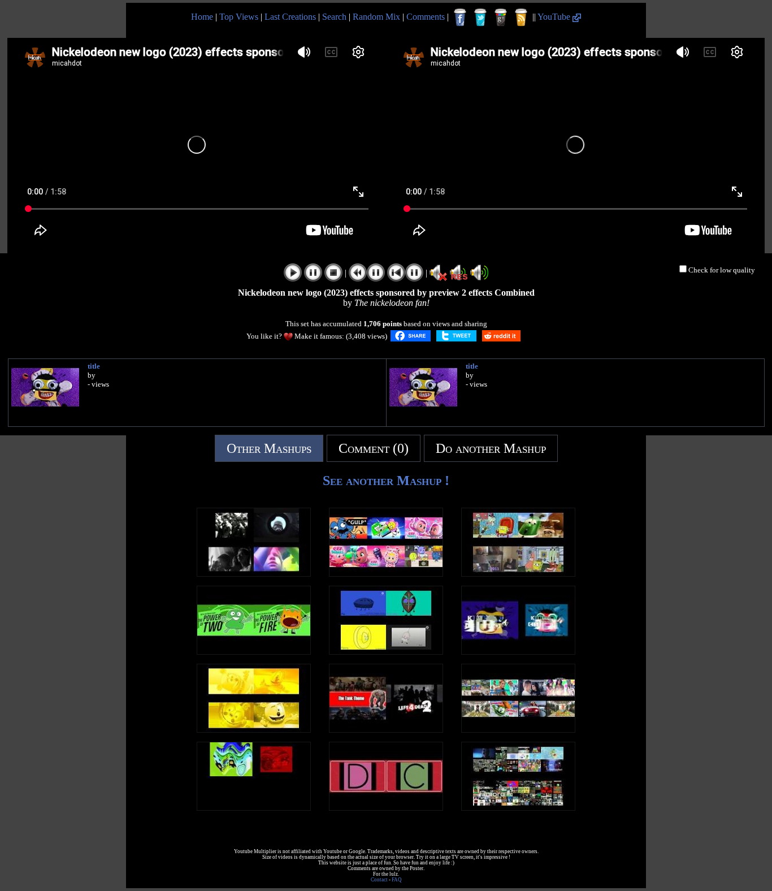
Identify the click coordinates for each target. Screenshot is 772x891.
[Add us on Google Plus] (501, 17)
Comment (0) (374, 448)
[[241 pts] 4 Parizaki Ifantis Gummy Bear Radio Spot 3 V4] (254, 807)
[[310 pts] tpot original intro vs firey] (254, 651)
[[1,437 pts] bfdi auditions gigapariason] (386, 651)
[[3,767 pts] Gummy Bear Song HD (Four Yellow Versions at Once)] (254, 729)
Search (334, 16)
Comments (425, 16)
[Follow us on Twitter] (480, 17)
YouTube (555, 16)
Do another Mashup (491, 448)
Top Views (238, 16)
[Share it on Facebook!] (411, 335)
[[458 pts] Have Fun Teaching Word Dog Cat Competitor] (386, 807)
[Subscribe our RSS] (521, 17)
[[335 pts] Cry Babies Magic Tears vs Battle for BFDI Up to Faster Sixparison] (386, 573)
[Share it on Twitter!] (456, 335)
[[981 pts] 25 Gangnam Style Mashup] (518, 729)
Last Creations (290, 16)
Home (202, 16)
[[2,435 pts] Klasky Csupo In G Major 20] (518, 651)
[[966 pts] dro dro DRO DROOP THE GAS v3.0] (254, 573)
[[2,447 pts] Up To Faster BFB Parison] (518, 807)
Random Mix (376, 16)
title (94, 366)
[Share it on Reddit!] (501, 335)
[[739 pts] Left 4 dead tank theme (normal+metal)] (386, 729)
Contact (379, 880)
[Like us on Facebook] (460, 17)
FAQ (397, 880)
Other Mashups (269, 448)
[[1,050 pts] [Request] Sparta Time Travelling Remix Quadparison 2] (518, 573)
